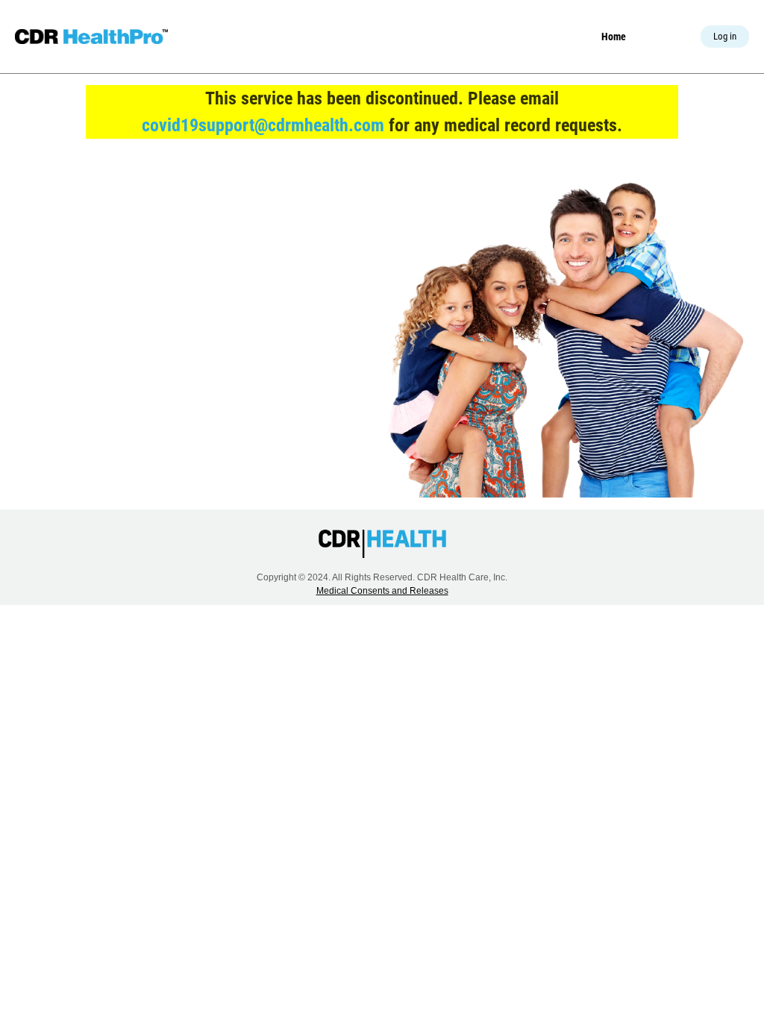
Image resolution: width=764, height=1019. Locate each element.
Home (613, 37)
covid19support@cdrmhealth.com (263, 125)
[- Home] (91, 36)
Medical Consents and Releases (382, 591)
